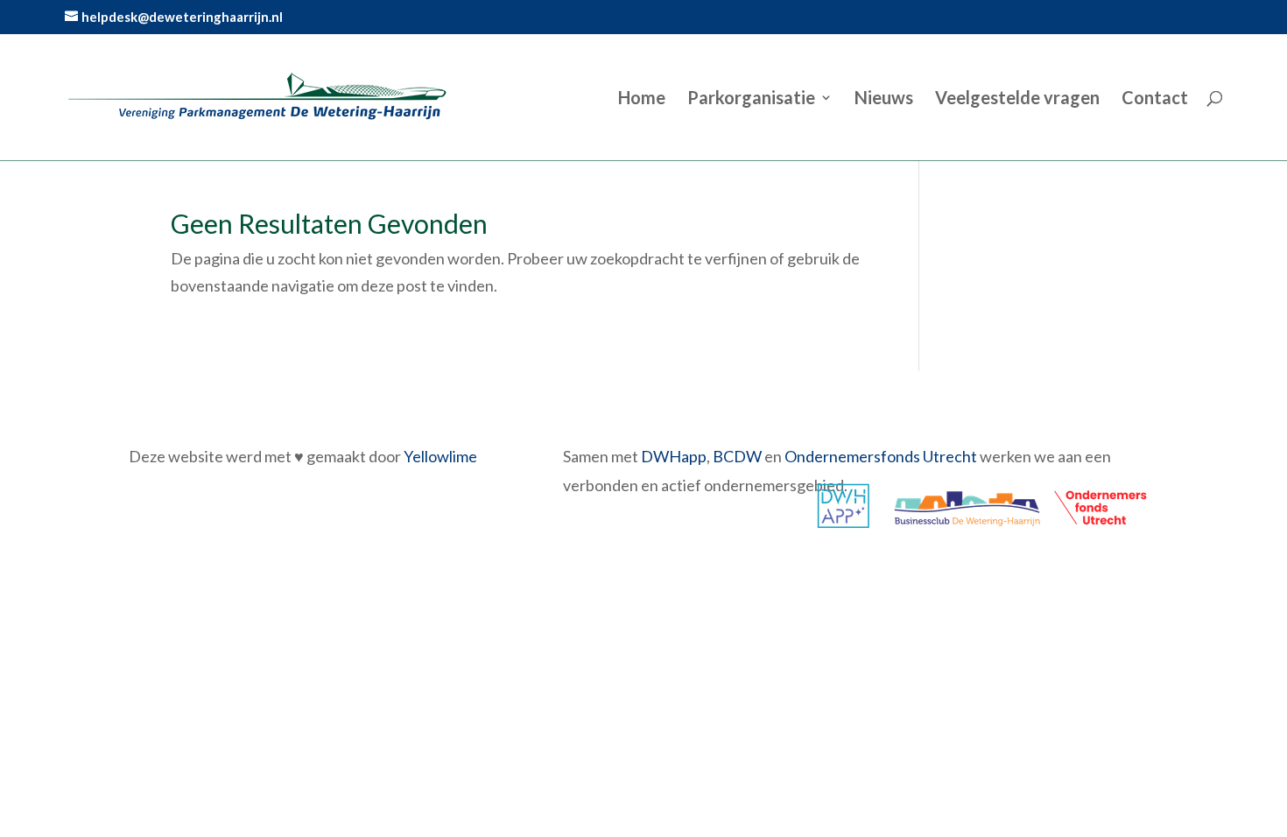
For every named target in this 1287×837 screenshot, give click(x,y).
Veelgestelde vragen (1017, 99)
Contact (1155, 99)
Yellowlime (440, 456)
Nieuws (883, 99)
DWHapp (674, 456)
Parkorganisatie (751, 99)
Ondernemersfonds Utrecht (880, 456)
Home (641, 99)
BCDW (737, 456)
